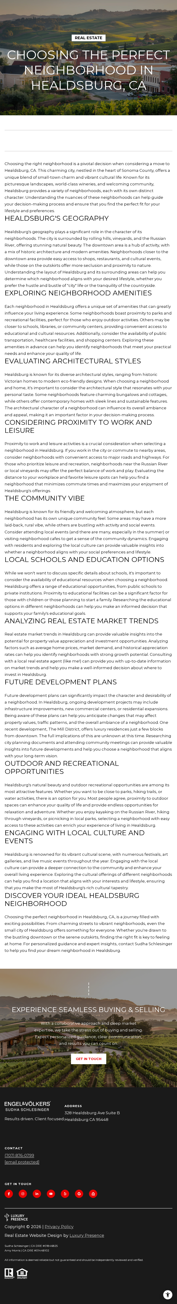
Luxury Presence (87, 1235)
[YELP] (65, 1194)
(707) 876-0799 (19, 1155)
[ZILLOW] (93, 1194)
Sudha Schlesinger (153, 944)
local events (56, 532)
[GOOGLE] (79, 1194)
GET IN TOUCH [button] (88, 1059)
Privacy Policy (59, 1226)
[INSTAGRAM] (23, 1194)
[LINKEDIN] (37, 1194)
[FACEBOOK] (9, 1194)
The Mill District (64, 729)
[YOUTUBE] (51, 1194)
